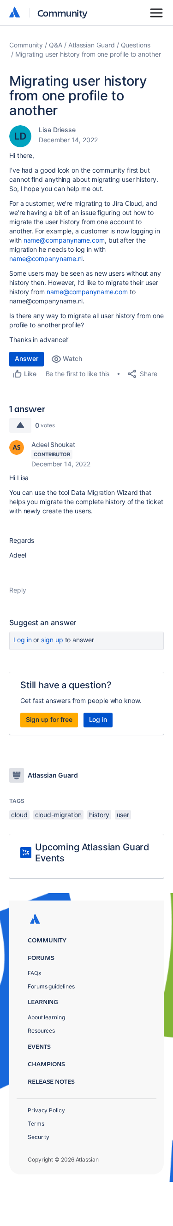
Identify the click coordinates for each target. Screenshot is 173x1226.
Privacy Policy (46, 1110)
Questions (135, 45)
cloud (19, 815)
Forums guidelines (51, 986)
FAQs (34, 973)
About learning (46, 1017)
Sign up (52, 640)
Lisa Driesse (57, 130)
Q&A (55, 45)
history (99, 815)
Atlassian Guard (91, 45)
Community (62, 12)
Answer (26, 358)
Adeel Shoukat (53, 444)
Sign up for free (49, 719)
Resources (41, 1030)
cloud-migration (58, 815)
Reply (17, 590)
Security (38, 1136)
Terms (36, 1123)
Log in (22, 640)
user (123, 815)
